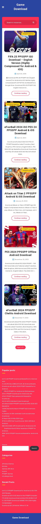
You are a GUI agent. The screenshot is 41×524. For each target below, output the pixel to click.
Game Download (20, 7)
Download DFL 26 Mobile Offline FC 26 (15, 506)
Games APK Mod (8, 469)
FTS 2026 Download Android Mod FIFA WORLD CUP (19, 498)
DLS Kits (4, 466)
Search (4, 445)
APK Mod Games (13, 104)
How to (4, 471)
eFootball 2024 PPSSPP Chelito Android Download (20, 312)
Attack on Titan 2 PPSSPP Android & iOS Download (20, 195)
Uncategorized (7, 476)
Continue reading (20, 93)
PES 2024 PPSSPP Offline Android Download (20, 253)
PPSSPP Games (28, 34)
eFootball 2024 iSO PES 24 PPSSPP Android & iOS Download (20, 130)
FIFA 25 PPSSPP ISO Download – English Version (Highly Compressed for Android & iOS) (20, 63)
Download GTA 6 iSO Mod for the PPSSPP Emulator (19, 496)
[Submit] (34, 22)
